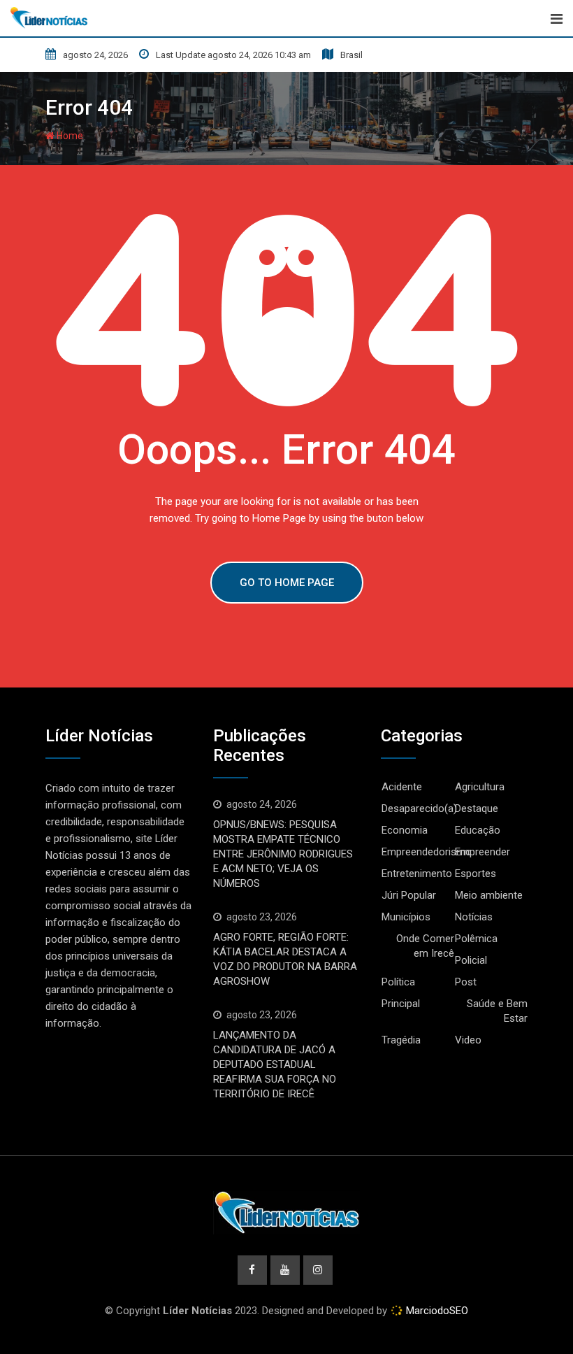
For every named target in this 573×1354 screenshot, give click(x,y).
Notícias (474, 917)
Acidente (402, 787)
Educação (477, 830)
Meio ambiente (489, 895)
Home (69, 135)
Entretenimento (417, 873)
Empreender (482, 852)
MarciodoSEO (435, 1310)
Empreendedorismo (427, 852)
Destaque (476, 808)
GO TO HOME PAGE (287, 582)
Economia (405, 830)
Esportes (475, 873)
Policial (471, 960)
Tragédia (401, 1040)
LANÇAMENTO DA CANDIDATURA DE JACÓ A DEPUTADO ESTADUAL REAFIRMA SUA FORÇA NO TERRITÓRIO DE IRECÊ (274, 1064)
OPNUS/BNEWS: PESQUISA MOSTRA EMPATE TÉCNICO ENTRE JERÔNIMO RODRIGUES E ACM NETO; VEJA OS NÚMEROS (283, 854)
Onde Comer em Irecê (425, 946)
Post (466, 982)
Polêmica (476, 938)
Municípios (406, 917)
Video (468, 1040)
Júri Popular (409, 895)
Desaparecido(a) (419, 808)
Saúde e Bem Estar (497, 1011)
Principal (401, 1003)
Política (398, 982)
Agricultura (480, 787)
